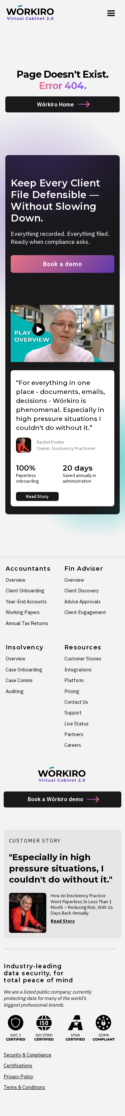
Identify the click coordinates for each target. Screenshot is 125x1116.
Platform (74, 680)
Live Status (76, 723)
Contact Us (76, 702)
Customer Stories (82, 658)
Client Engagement (85, 612)
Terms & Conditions (24, 1087)
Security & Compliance (27, 1055)
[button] (111, 13)
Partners (73, 734)
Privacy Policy (18, 1076)
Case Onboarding (24, 669)
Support (73, 712)
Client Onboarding (25, 590)
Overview (15, 580)
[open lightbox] (62, 334)
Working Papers (23, 612)
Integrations (78, 669)
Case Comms (19, 680)
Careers (72, 745)
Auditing (15, 691)
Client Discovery (81, 590)
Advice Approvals (82, 601)
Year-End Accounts (26, 601)
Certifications (18, 1065)
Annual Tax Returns (27, 623)
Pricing (71, 691)
